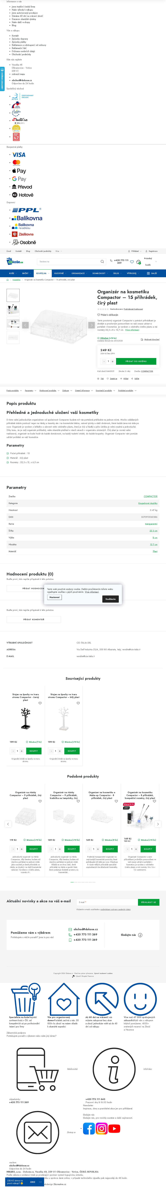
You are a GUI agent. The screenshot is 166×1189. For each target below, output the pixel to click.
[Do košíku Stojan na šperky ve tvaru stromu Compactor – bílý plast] (72, 751)
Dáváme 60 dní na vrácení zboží (27, 16)
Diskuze (66, 390)
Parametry (29, 390)
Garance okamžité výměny (24, 19)
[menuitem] (13, 273)
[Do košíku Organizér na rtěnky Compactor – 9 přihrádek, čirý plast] (34, 849)
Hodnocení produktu (48, 390)
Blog (14, 25)
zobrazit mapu (18, 74)
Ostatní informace (82, 390)
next (158, 824)
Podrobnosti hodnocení (133, 309)
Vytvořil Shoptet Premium (85, 976)
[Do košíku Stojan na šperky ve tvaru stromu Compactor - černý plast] (34, 751)
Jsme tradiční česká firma (23, 6)
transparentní (151, 523)
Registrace (153, 251)
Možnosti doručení (152, 339)
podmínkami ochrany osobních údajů (116, 909)
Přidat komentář (33, 619)
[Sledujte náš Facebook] (89, 1128)
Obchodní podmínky (21, 54)
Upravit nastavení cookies (103, 973)
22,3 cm (153, 530)
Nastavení (55, 597)
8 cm (155, 537)
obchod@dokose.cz (86, 929)
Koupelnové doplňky (147, 503)
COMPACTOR (147, 371)
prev (8, 824)
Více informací (92, 591)
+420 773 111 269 (121, 261)
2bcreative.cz (60, 1184)
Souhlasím (111, 599)
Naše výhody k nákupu (22, 9)
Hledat (102, 261)
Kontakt (15, 35)
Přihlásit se (148, 902)
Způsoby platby (19, 41)
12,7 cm (153, 544)
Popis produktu (13, 390)
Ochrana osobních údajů (23, 51)
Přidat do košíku (136, 361)
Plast (155, 551)
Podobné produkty (125, 390)
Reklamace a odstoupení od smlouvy (29, 45)
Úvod (9, 251)
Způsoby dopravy (20, 38)
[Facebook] (140, 935)
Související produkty (104, 390)
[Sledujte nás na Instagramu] (102, 1128)
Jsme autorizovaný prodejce (25, 12)
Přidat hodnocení (34, 588)
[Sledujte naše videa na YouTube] (114, 1128)
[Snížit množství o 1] (104, 361)
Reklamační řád (19, 48)
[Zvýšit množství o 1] (112, 361)
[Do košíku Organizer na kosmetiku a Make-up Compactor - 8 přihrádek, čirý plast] (110, 849)
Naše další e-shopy (21, 22)
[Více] (151, 273)
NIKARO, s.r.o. (14, 1171)
